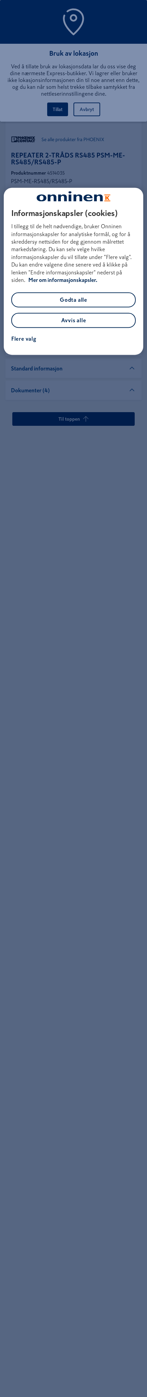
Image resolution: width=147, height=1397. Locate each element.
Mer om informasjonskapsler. (62, 280)
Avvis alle (73, 320)
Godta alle (73, 300)
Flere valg (24, 339)
